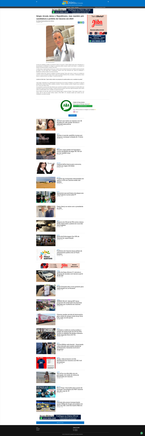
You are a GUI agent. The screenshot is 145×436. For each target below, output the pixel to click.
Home (37, 427)
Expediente (68, 7)
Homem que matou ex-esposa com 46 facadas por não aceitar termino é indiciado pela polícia (69, 122)
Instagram (76, 430)
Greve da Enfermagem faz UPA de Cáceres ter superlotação (68, 237)
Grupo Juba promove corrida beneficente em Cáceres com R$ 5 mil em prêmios (69, 360)
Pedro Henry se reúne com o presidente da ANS (70, 207)
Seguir (77, 111)
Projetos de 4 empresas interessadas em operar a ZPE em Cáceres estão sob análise (70, 180)
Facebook (75, 429)
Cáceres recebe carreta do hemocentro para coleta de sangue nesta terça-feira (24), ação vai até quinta (70, 316)
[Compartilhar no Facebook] (79, 23)
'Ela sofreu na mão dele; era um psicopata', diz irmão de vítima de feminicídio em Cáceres (68, 375)
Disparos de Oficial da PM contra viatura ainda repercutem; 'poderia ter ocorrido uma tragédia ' (70, 223)
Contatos (72, 7)
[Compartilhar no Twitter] (83, 23)
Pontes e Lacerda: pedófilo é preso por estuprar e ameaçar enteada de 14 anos (70, 136)
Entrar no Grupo (83, 106)
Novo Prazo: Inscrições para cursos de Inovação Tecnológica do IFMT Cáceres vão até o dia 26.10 (70, 389)
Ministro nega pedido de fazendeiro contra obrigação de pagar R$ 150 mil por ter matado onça (69, 151)
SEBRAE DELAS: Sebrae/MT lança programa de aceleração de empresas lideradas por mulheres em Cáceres (69, 302)
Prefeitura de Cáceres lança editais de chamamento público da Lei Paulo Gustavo (69, 252)
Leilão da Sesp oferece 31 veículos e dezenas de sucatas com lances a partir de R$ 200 (70, 273)
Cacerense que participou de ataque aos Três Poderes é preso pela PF (70, 194)
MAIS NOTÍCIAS (60, 422)
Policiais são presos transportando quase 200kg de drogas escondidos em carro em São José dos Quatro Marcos (70, 403)
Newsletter (76, 7)
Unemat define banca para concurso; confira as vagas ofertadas (69, 165)
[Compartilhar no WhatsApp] (81, 23)
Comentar (72, 115)
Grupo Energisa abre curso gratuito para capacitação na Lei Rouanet (70, 287)
